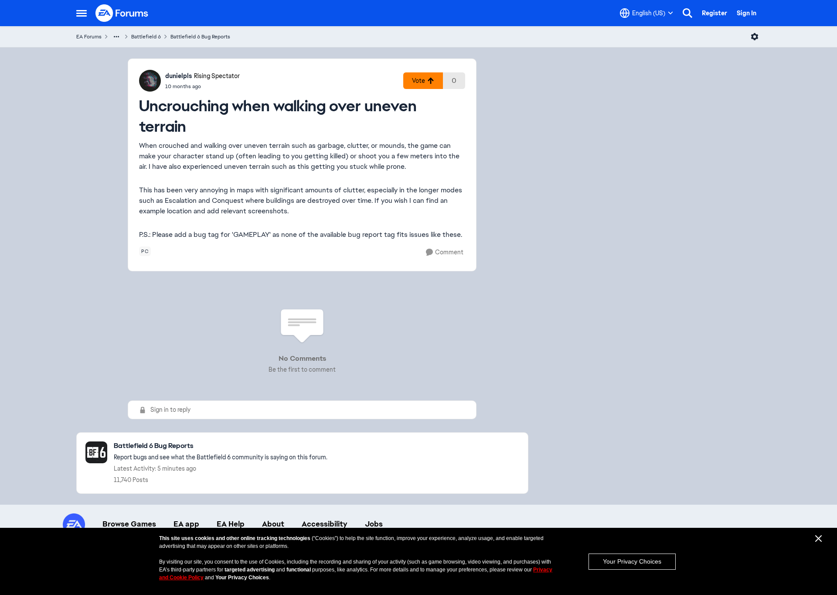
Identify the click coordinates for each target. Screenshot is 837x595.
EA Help (231, 524)
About (273, 524)
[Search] (687, 13)
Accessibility (324, 524)
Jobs (374, 524)
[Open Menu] (755, 37)
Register (714, 13)
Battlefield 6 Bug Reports (200, 36)
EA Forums (89, 36)
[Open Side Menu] (81, 13)
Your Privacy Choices (632, 561)
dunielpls (178, 76)
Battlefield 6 (146, 36)
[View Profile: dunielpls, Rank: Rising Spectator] (150, 81)
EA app (186, 524)
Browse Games (129, 524)
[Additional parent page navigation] (116, 37)
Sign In (746, 13)
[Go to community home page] (122, 13)
